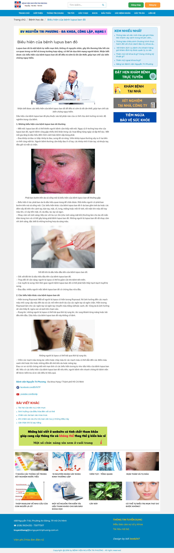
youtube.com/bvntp (28, 394)
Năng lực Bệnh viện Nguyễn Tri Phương (134, 64)
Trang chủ (19, 19)
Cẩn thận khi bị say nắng (29, 423)
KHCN (94, 13)
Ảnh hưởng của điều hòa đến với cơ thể (36, 411)
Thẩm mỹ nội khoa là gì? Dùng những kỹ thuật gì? (135, 55)
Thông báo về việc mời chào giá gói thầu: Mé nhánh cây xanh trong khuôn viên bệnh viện (135, 36)
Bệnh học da (36, 19)
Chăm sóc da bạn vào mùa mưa (32, 415)
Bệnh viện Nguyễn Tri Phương (31, 382)
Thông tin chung (55, 13)
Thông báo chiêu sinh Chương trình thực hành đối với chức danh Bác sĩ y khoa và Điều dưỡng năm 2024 (135, 42)
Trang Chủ (24, 13)
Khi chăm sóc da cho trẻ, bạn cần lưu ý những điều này (43, 419)
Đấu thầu (106, 13)
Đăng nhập (136, 5)
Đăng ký (152, 5)
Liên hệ (151, 13)
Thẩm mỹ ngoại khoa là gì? (128, 60)
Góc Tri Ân (139, 13)
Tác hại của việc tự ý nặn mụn (31, 408)
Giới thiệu (38, 13)
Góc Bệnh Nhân (122, 13)
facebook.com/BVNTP (30, 387)
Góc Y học (83, 13)
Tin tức (71, 13)
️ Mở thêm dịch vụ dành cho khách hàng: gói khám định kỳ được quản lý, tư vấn (135, 49)
